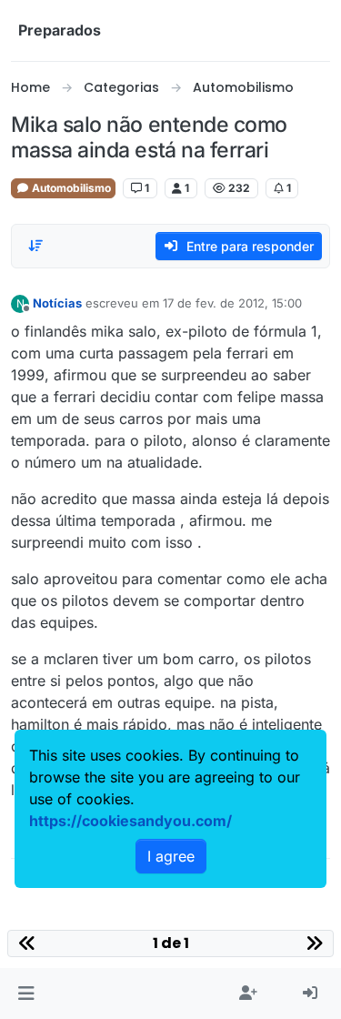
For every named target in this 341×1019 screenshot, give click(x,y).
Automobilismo (70, 188)
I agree (171, 856)
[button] (26, 993)
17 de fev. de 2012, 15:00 (232, 303)
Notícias (57, 303)
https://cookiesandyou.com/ (130, 821)
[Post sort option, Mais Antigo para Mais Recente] (35, 246)
